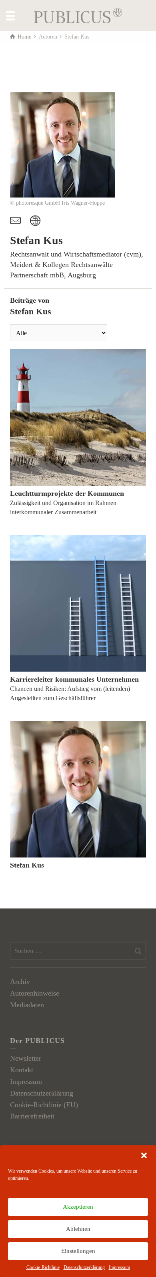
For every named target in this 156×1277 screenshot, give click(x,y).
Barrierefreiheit (32, 1116)
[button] (144, 1155)
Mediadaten (27, 1005)
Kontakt (21, 1070)
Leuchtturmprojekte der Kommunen (67, 493)
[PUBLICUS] (78, 15)
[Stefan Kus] (78, 789)
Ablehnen (78, 1229)
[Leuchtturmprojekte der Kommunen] (78, 417)
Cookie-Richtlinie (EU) (44, 1105)
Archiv (20, 982)
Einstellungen (78, 1251)
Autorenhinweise (34, 993)
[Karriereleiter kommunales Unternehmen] (78, 603)
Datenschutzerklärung (84, 1267)
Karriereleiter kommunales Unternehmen (74, 679)
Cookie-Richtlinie (43, 1267)
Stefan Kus (27, 865)
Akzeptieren (78, 1207)
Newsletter (25, 1058)
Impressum (119, 1267)
